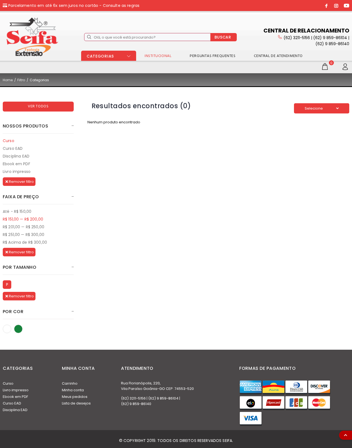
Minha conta (73, 390)
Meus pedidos (74, 396)
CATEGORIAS (100, 56)
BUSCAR (223, 37)
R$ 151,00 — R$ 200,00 (23, 219)
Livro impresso (17, 171)
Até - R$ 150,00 (17, 211)
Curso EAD (13, 148)
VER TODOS (38, 106)
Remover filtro (21, 181)
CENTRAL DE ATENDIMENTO (278, 56)
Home (8, 80)
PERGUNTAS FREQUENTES (212, 56)
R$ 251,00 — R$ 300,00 (23, 234)
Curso (8, 140)
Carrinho (70, 383)
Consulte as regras (121, 5)
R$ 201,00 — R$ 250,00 (23, 227)
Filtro (21, 80)
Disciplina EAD (16, 156)
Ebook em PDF (16, 164)
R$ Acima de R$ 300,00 (25, 242)
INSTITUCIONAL (158, 56)
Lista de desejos (76, 403)
